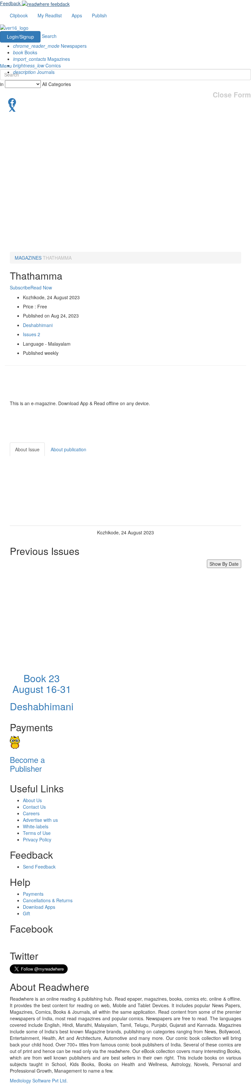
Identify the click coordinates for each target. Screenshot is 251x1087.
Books (25, 52)
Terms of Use (37, 833)
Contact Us (34, 806)
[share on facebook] (125, 101)
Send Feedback (39, 866)
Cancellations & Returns (48, 900)
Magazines (41, 59)
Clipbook (19, 15)
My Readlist (50, 15)
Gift (26, 913)
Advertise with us (40, 820)
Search (49, 36)
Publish (99, 15)
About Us (32, 800)
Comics (37, 65)
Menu (6, 65)
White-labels (35, 826)
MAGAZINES (28, 257)
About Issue (27, 449)
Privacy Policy (37, 839)
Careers (31, 813)
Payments (33, 893)
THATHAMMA (57, 257)
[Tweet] (125, 108)
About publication (68, 449)
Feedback (10, 3)
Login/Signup (20, 36)
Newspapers (50, 46)
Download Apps (39, 907)
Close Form (232, 94)
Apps (77, 15)
